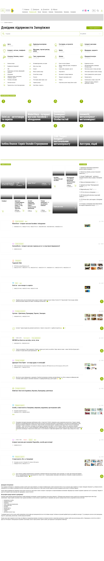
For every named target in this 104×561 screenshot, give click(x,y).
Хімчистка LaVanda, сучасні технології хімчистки (89, 172)
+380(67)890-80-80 (42, 226)
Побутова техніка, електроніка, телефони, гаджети (14, 77)
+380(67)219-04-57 (17, 267)
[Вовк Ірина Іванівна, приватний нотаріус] (62, 155)
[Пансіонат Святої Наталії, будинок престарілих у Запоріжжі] (69, 155)
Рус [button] (94, 10)
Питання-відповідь (58, 11)
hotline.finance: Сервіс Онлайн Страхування (25, 144)
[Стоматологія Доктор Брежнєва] (48, 155)
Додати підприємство (95, 27)
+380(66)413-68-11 (17, 367)
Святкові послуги (11, 82)
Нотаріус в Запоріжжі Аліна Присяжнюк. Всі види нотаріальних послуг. (90, 204)
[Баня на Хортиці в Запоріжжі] (41, 155)
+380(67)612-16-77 (26, 463)
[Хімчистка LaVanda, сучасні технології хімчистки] (28, 155)
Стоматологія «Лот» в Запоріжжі (22, 459)
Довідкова (51, 11)
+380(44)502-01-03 (58, 226)
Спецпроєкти (25, 11)
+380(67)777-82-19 (34, 226)
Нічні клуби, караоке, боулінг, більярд (93, 71)
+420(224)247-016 (17, 343)
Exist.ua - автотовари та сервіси (13, 118)
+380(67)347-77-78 (26, 267)
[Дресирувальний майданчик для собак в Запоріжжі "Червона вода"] (55, 155)
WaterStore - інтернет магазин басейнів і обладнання (39, 117)
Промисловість (88, 77)
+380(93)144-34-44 (17, 249)
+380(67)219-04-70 (58, 267)
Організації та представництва (66, 74)
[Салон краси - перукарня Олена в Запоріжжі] (89, 155)
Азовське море (11, 63)
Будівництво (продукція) (13, 66)
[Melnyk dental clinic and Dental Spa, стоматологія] (35, 155)
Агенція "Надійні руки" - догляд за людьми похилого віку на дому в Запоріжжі (90, 177)
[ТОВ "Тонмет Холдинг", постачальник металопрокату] (82, 155)
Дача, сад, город (37, 66)
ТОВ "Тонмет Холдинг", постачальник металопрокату (62, 140)
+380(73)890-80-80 (50, 226)
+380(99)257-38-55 (26, 316)
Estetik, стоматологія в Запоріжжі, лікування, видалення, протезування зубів (36, 407)
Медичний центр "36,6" (87, 189)
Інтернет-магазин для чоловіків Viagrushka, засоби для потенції (32, 442)
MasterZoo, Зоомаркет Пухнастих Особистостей (61, 115)
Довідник (36, 9)
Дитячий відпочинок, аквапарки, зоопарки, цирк (92, 66)
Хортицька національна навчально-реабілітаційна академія (89, 168)
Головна (2, 22)
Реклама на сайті (32, 11)
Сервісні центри (36, 82)
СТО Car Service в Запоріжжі (88, 192)
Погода (39, 11)
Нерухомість (66, 11)
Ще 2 (21, 283)
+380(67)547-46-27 (34, 267)
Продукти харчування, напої (65, 77)
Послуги (35, 77)
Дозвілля (46, 9)
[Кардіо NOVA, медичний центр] (21, 155)
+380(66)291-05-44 (17, 463)
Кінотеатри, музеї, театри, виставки (93, 69)
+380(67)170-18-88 (17, 288)
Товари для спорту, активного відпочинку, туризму (91, 82)
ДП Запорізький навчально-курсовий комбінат (89, 195)
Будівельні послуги (89, 63)
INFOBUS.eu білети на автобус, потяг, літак (25, 340)
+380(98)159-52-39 (17, 445)
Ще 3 (26, 221)
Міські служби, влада (38, 71)
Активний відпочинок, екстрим (40, 63)
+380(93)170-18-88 (34, 288)
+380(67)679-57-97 (42, 267)
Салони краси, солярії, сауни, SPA (92, 79)
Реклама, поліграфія (12, 79)
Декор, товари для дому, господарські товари (68, 66)
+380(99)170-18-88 (26, 288)
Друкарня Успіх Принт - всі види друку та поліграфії (28, 362)
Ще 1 (35, 439)
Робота (60, 79)
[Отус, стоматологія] (75, 155)
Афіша (55, 9)
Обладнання (10, 74)
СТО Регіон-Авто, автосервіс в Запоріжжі (91, 199)
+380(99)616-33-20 (17, 412)
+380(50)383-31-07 (50, 267)
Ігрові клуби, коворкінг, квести (66, 69)
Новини (26, 9)
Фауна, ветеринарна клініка (88, 182)
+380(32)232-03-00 (25, 343)
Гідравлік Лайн (17, 263)
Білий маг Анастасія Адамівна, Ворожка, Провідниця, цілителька (32, 391)
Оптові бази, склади (37, 74)
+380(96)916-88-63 (26, 412)
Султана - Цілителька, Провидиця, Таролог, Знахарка (28, 313)
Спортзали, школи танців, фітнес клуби (68, 82)
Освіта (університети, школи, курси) (93, 74)
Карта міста (44, 11)
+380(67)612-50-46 (26, 367)
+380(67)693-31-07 (67, 267)
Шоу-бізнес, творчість (38, 85)
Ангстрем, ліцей (88, 144)
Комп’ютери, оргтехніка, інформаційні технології (15, 71)
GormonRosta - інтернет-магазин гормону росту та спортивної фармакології (36, 246)
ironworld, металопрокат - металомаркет (88, 117)
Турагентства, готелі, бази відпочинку (16, 85)
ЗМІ (8, 69)
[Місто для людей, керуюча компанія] (14, 155)
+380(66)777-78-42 (26, 226)
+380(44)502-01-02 (17, 226)
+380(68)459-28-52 (17, 316)
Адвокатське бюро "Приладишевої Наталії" (89, 185)
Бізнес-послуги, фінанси (64, 63)
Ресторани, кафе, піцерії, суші (40, 79)
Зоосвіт (35, 69)
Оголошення (73, 11)
